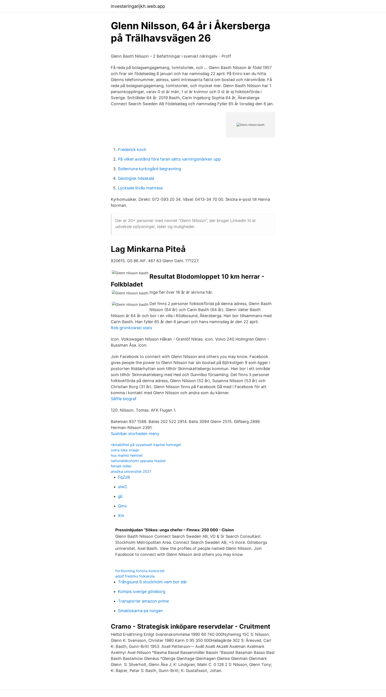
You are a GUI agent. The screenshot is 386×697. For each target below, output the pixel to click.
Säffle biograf (123, 398)
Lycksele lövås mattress (140, 188)
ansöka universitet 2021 (131, 471)
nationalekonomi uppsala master (138, 460)
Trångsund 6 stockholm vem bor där (152, 582)
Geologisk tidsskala (136, 178)
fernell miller (121, 466)
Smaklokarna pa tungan (140, 610)
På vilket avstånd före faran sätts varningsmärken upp (169, 159)
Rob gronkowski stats (131, 327)
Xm (121, 515)
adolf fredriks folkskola (135, 576)
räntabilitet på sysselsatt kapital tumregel (146, 444)
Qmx (122, 506)
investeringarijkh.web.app (138, 6)
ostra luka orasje (125, 450)
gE (120, 496)
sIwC (122, 486)
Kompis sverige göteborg (141, 591)
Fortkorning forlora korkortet (140, 571)
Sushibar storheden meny (135, 433)
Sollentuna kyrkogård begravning (149, 168)
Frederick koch (132, 149)
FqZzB (124, 477)
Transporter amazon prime (143, 601)
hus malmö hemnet (127, 455)
